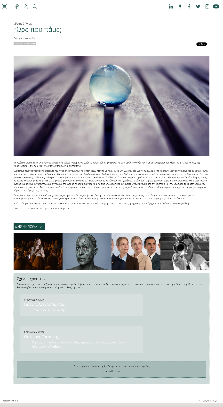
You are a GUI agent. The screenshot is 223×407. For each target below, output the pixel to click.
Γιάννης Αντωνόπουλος (24, 38)
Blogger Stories (29, 43)
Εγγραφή (116, 371)
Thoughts (18, 43)
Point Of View (23, 23)
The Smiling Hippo (214, 401)
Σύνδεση (106, 371)
